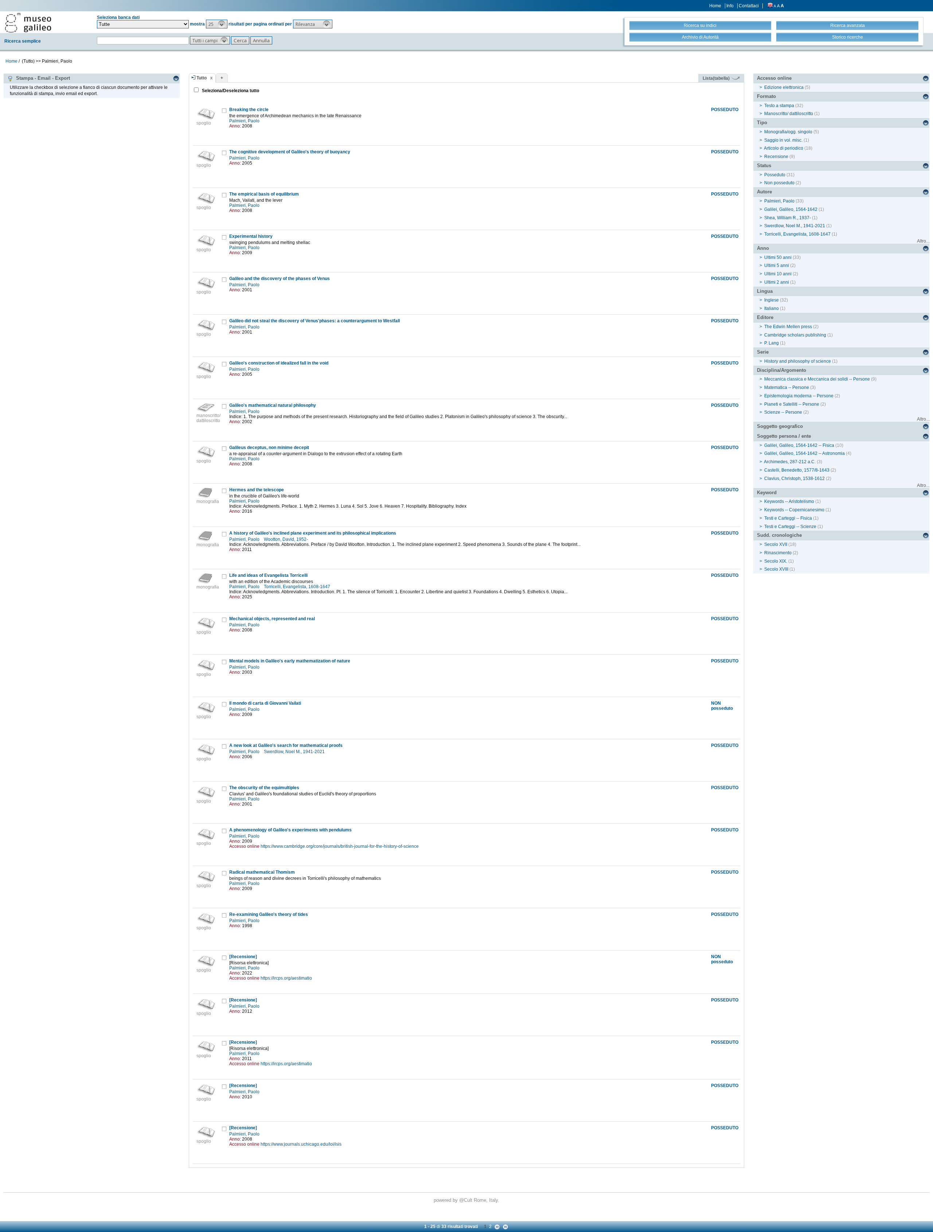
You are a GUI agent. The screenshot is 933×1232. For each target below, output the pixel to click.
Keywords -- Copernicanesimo (794, 509)
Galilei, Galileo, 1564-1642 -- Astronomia (804, 453)
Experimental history (251, 236)
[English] (770, 5)
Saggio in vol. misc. (783, 140)
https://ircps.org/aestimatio (286, 978)
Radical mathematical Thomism (262, 872)
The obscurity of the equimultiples (264, 787)
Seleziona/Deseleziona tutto (230, 90)
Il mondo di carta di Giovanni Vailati (265, 703)
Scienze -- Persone (783, 412)
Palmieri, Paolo (245, 120)
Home (715, 5)
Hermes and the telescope (256, 489)
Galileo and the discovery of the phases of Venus (279, 278)
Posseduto (774, 174)
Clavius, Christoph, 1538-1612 (794, 478)
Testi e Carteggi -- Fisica (788, 518)
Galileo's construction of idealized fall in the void (278, 363)
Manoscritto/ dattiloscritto (788, 113)
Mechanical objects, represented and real (272, 618)
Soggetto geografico (780, 426)
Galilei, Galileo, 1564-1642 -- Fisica (799, 445)
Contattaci (749, 5)
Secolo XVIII (776, 569)
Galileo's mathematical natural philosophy (272, 405)
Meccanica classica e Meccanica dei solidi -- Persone (817, 379)
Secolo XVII (775, 544)
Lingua (765, 291)
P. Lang (771, 343)
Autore (764, 191)
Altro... (923, 241)
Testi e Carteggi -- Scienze (790, 526)
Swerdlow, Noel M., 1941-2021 (295, 751)
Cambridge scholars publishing (795, 335)
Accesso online (774, 78)
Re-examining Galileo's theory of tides (268, 914)
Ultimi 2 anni (776, 282)
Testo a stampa (779, 105)
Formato (766, 96)
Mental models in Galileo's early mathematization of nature (289, 661)
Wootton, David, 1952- (286, 539)
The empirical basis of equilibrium (264, 194)
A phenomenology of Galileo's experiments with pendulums (290, 830)
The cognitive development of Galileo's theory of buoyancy (289, 151)
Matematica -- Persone (786, 387)
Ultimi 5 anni (776, 265)
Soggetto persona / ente (784, 436)
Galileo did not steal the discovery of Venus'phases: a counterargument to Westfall (314, 320)
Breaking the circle (249, 109)
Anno (763, 248)
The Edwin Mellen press (788, 326)
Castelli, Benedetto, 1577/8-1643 (796, 470)
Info (730, 5)
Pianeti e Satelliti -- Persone (791, 404)
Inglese (771, 300)
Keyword (767, 492)
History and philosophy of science (797, 361)
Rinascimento (778, 552)
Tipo (762, 122)
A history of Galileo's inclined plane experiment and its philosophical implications (312, 533)
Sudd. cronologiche (779, 535)
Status (764, 165)
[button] (216, 24)
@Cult (466, 1200)
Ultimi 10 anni (778, 273)
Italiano (771, 308)
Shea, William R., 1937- (787, 217)
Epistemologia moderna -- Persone (799, 395)
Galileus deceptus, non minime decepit (269, 447)
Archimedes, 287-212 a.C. (790, 461)
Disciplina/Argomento (781, 370)
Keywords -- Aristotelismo (789, 501)
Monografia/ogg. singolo (788, 131)
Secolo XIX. (775, 561)
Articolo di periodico (783, 148)
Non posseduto (779, 182)
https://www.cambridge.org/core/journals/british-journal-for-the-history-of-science (340, 846)
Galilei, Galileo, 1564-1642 (790, 209)
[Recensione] (243, 956)
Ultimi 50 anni (778, 257)
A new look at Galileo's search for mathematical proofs (286, 745)
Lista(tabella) (717, 78)
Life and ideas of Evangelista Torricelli (268, 575)
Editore (765, 317)
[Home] (28, 22)
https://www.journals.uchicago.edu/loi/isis (301, 1144)
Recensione (776, 156)
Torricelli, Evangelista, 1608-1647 (297, 586)
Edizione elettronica (784, 87)
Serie (763, 352)
